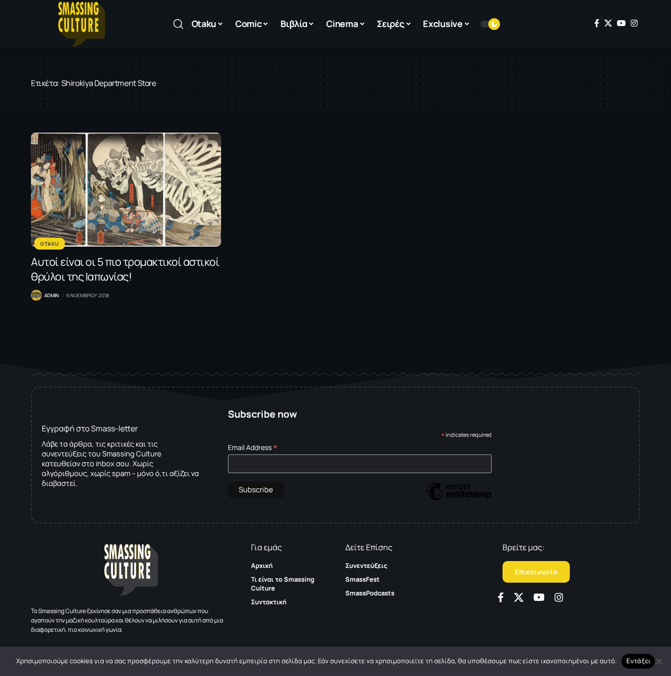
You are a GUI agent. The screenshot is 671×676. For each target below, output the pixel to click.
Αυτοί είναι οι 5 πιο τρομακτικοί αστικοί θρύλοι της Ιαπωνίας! (125, 269)
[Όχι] (659, 661)
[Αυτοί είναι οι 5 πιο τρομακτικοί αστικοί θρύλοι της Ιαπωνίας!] (126, 190)
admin (51, 295)
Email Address (253, 447)
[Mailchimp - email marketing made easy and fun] (459, 498)
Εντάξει (638, 661)
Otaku (49, 243)
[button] (178, 24)
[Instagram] (634, 23)
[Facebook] (597, 23)
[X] (608, 23)
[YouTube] (621, 23)
